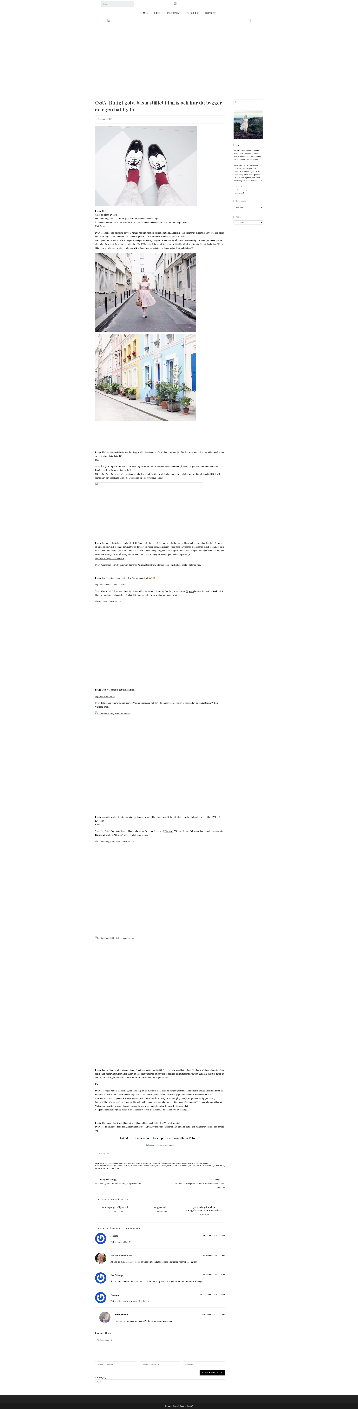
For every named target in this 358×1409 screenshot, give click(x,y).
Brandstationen (136, 1163)
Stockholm (100, 1168)
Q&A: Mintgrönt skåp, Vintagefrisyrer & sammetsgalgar (204, 1209)
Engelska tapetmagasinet (176, 1163)
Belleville (109, 1163)
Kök (158, 1166)
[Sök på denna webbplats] (248, 102)
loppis (163, 1166)
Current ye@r (102, 1377)
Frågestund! (160, 1207)
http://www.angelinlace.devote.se (109, 558)
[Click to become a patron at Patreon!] (160, 1145)
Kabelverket (129, 1098)
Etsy (191, 1163)
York (117, 1168)
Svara (222, 1235)
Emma (145, 13)
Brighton (148, 1163)
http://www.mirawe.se (105, 696)
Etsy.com (198, 1163)
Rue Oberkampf (206, 1166)
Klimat (157, 13)
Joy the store (136, 1166)
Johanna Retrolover (121, 1255)
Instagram (210, 13)
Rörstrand (194, 1166)
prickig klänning (180, 1166)
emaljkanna (158, 1163)
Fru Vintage (116, 1275)
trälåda (110, 1168)
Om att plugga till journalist (116, 1207)
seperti (114, 1235)
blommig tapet (121, 1163)
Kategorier (193, 13)
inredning (118, 1166)
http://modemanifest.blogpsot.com (110, 584)
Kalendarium (174, 13)
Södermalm (219, 1166)
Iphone (126, 1166)
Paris (169, 1166)
